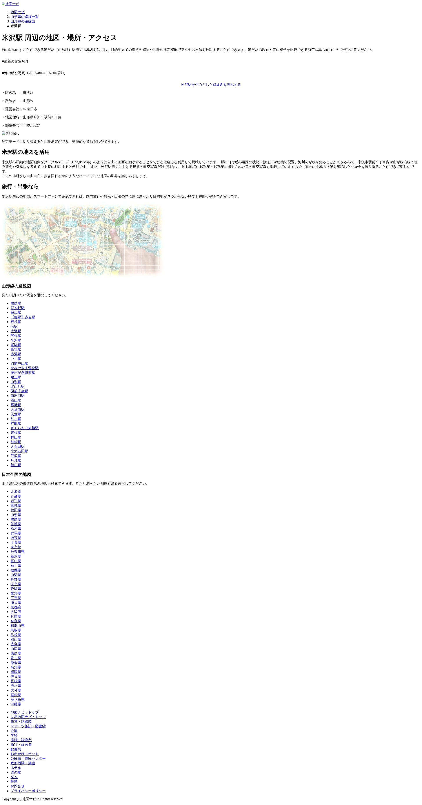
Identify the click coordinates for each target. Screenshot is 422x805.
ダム (14, 777)
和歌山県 (18, 625)
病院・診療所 (21, 740)
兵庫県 (16, 616)
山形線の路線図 (23, 21)
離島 (14, 781)
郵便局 (16, 749)
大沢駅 (16, 331)
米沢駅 (16, 340)
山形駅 (16, 382)
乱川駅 (16, 419)
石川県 (16, 565)
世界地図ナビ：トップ (28, 717)
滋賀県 (16, 602)
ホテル (16, 768)
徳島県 (16, 653)
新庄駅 (16, 465)
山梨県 (16, 575)
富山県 (16, 561)
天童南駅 (18, 409)
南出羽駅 (18, 396)
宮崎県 (16, 695)
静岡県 (16, 588)
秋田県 (16, 510)
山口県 (16, 649)
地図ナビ (18, 12)
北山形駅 (18, 386)
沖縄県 (16, 704)
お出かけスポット (25, 754)
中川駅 (16, 359)
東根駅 (16, 433)
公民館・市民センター (28, 758)
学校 (14, 735)
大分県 (16, 690)
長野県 (16, 579)
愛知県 (16, 593)
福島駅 (16, 303)
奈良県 (16, 621)
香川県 (16, 658)
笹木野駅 (18, 308)
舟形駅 (16, 460)
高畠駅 (16, 349)
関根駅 (16, 335)
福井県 (16, 570)
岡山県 (16, 639)
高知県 (16, 667)
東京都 (16, 547)
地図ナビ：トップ (25, 712)
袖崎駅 (16, 442)
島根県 (16, 635)
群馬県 (16, 533)
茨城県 (16, 524)
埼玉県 (16, 538)
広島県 (16, 644)
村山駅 (16, 437)
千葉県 (16, 542)
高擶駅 (16, 405)
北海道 (16, 491)
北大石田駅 (19, 451)
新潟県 (16, 556)
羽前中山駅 (19, 363)
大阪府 (16, 612)
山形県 (16, 515)
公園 (14, 731)
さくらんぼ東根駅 (25, 428)
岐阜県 (16, 584)
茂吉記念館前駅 (23, 372)
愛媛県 (16, 662)
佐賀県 (16, 676)
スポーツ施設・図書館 (28, 726)
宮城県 (16, 505)
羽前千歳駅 (19, 391)
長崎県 (16, 681)
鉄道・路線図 (21, 721)
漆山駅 (16, 400)
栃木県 (16, 528)
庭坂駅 (16, 312)
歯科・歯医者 (21, 744)
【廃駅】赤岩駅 (23, 317)
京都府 (16, 607)
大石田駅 (18, 446)
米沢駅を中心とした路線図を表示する (211, 84)
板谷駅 (16, 322)
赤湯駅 (16, 354)
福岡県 (16, 672)
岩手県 (16, 501)
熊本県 (16, 686)
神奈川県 (18, 552)
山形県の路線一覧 (25, 16)
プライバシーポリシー (28, 791)
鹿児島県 (18, 699)
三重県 (16, 598)
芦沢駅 (16, 456)
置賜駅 (16, 345)
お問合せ (18, 786)
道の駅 (16, 772)
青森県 (16, 496)
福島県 (16, 519)
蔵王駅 (16, 377)
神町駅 (16, 423)
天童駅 (16, 414)
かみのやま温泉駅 (25, 368)
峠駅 (14, 326)
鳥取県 (16, 630)
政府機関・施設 (23, 763)
